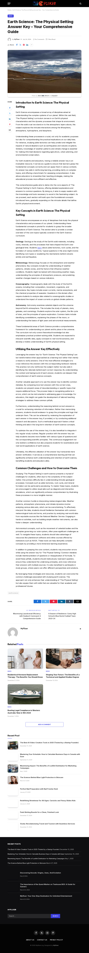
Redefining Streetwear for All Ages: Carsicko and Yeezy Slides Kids (48, 801)
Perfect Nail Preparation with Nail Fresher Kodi (39, 789)
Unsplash (54, 95)
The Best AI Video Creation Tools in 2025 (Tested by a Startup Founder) (49, 743)
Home (9, 10)
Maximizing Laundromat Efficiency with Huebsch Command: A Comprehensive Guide (27, 616)
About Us (30, 940)
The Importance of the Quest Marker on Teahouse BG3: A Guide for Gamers (47, 885)
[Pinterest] (10, 124)
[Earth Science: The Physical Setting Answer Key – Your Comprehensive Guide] (44, 92)
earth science (13, 593)
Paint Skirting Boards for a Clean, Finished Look (39, 812)
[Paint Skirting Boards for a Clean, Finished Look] (13, 815)
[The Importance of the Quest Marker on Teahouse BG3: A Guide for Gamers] (13, 887)
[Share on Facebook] (16, 45)
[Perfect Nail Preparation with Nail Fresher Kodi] (13, 792)
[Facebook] (10, 108)
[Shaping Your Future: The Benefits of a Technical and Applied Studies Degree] (63, 659)
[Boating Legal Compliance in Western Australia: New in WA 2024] (25, 694)
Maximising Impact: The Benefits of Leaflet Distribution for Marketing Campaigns (48, 767)
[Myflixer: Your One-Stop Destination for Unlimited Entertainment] (13, 899)
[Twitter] (10, 113)
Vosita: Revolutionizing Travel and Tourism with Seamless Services (47, 824)
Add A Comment (44, 724)
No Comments (39, 39)
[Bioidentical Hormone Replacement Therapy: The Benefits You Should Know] (25, 659)
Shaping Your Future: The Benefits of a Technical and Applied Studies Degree (63, 676)
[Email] (10, 130)
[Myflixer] (44, 3)
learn (39, 248)
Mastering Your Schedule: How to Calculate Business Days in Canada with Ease (50, 755)
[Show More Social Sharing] (31, 45)
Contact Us (42, 940)
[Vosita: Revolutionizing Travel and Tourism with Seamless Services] (13, 826)
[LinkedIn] (10, 119)
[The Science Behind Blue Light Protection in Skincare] (13, 780)
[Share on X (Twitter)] (20, 45)
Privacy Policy (56, 940)
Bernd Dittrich (43, 95)
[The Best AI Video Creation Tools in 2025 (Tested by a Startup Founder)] (13, 745)
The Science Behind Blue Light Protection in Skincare (41, 777)
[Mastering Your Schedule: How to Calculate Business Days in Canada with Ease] (13, 757)
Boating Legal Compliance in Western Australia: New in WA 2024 (24, 711)
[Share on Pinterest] (23, 45)
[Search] (80, 3)
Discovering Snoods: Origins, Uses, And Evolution (40, 873)
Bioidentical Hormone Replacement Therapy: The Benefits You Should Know (25, 676)
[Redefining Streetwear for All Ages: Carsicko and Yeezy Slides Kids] (13, 803)
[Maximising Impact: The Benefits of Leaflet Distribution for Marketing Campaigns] (13, 768)
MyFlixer (17, 39)
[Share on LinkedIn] (27, 45)
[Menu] (9, 3)
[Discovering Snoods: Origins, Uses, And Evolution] (13, 875)
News (11, 16)
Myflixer (56, 945)
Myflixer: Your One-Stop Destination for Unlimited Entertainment (46, 896)
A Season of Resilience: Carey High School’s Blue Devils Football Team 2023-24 (62, 616)
